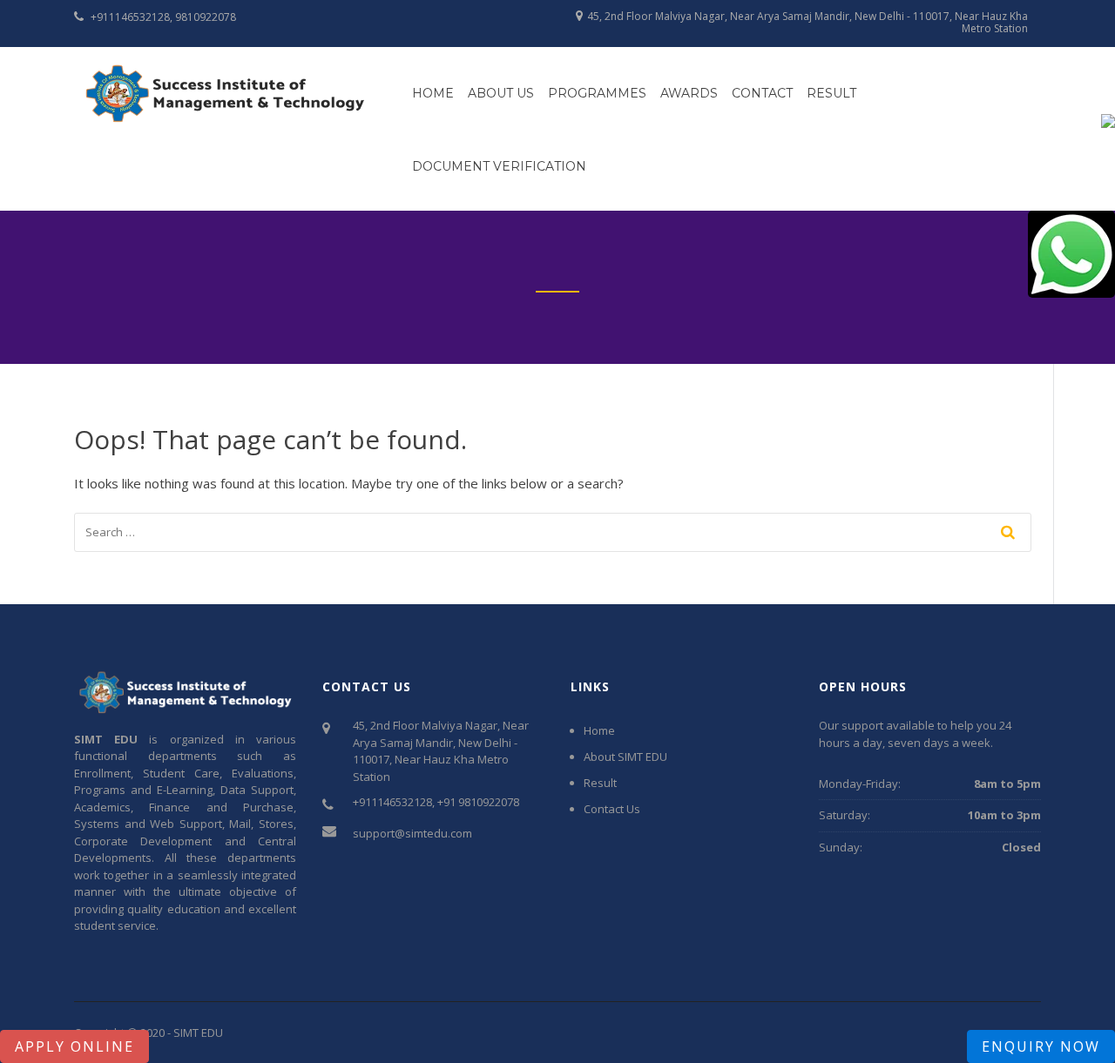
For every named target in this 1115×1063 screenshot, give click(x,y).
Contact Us (612, 809)
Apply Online (74, 1046)
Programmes (597, 93)
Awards (689, 93)
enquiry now (1041, 1046)
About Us (501, 93)
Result (831, 93)
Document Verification (499, 166)
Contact (762, 93)
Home (433, 93)
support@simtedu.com (412, 833)
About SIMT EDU (625, 756)
